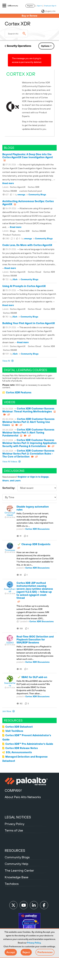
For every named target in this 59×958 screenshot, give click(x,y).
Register (30, 6)
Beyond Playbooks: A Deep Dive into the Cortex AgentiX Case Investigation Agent (27, 156)
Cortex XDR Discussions (37, 529)
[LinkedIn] (34, 905)
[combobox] (16, 33)
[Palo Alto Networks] (29, 781)
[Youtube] (24, 905)
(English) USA (50, 11)
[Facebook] (44, 905)
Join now (7, 711)
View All (6, 361)
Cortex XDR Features (18, 392)
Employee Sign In (50, 6)
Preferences (45, 952)
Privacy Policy (34, 942)
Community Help (16, 864)
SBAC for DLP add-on (34, 677)
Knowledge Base (16, 877)
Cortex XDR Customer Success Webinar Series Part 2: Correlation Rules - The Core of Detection (28, 453)
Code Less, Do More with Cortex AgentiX (27, 245)
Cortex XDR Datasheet (19, 726)
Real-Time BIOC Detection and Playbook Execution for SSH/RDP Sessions (35, 639)
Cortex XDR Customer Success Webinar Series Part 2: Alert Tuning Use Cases (28, 422)
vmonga (21, 194)
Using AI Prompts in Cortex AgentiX (24, 286)
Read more (8, 183)
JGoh (14, 279)
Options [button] (45, 46)
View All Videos (10, 461)
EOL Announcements (19, 752)
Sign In (39, 6)
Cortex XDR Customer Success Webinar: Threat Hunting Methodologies (28, 410)
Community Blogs (37, 194)
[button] (11, 952)
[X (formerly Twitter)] (13, 905)
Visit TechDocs (14, 730)
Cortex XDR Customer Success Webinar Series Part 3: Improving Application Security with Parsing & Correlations (29, 443)
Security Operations (19, 45)
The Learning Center (19, 870)
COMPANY (13, 790)
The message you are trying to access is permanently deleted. (27, 60)
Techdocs (12, 883)
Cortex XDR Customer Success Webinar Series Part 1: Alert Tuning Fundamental (28, 432)
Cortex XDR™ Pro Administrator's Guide (29, 743)
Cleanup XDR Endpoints (35, 544)
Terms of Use (14, 830)
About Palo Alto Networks (23, 797)
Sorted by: (8, 487)
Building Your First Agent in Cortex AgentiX (28, 323)
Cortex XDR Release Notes (21, 748)
